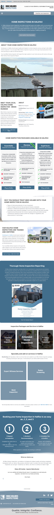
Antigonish (21, 117)
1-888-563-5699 (44, 404)
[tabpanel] (27, 478)
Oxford (31, 115)
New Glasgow (22, 115)
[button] (1, 13)
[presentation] (24, 489)
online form (12, 441)
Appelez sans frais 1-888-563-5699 (22, 1)
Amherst (31, 112)
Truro (33, 114)
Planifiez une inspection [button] (42, 13)
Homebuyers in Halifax (7, 235)
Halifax (27, 112)
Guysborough (27, 117)
